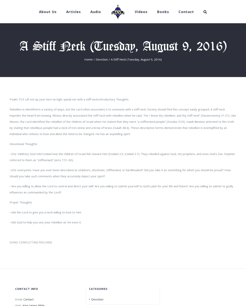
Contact (28, 299)
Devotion (97, 299)
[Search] (193, 12)
